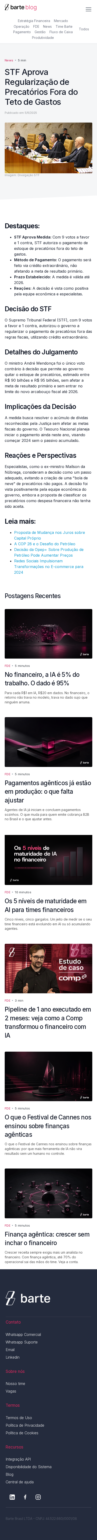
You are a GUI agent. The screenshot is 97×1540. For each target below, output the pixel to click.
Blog (9, 1474)
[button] (88, 7)
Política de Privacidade (25, 1425)
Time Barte (64, 26)
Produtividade (43, 38)
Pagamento (22, 32)
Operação (21, 26)
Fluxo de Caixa (61, 32)
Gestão (40, 32)
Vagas (11, 1391)
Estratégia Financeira (34, 21)
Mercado (61, 21)
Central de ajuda (20, 1482)
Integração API (18, 1459)
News (47, 26)
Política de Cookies (22, 1432)
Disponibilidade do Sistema (29, 1466)
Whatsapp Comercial (23, 1334)
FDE (36, 26)
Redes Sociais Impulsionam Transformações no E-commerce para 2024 (48, 567)
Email (10, 1349)
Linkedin (13, 1357)
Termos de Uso (19, 1417)
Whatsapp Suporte (22, 1342)
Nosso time (15, 1383)
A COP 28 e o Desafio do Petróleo (44, 543)
